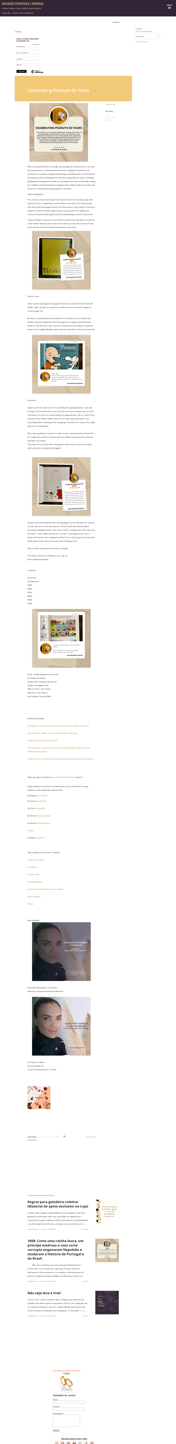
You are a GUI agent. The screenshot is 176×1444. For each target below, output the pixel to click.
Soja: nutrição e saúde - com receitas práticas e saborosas (52, 733)
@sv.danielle (40, 808)
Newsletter (32, 867)
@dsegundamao (43, 823)
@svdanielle (42, 795)
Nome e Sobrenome (22, 53)
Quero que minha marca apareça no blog (45, 889)
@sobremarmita (43, 816)
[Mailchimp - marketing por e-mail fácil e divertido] (37, 73)
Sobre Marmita (33, 896)
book (106, 115)
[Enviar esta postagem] (64, 1137)
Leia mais (85, 1229)
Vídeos (30, 904)
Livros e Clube (33, 874)
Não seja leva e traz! (44, 1293)
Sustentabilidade (34, 882)
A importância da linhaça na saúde (42, 740)
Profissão (19, 59)
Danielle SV (40, 838)
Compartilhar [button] (110, 104)
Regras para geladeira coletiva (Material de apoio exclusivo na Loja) (57, 1204)
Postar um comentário (47, 1229)
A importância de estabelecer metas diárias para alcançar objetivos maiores (60, 759)
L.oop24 (31, 830)
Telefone (18, 65)
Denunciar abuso (141, 42)
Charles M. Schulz (110, 117)
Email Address (21, 46)
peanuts (107, 120)
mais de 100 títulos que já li (63, 777)
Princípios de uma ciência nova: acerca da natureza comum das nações (58, 726)
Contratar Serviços (35, 860)
